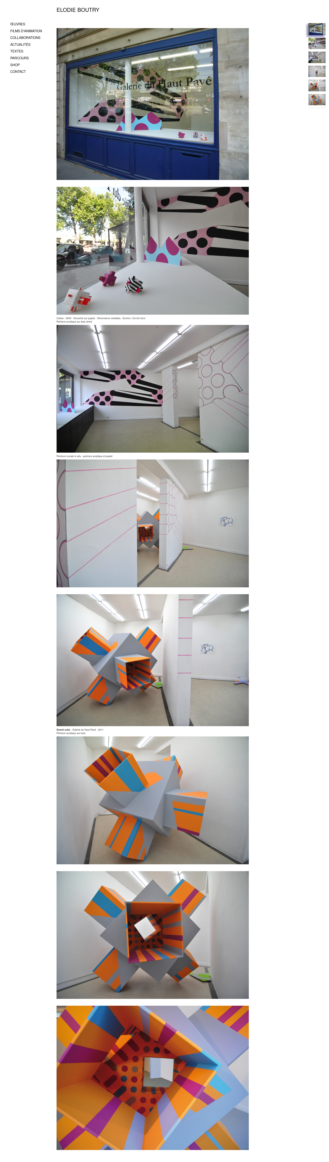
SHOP (15, 64)
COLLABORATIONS (25, 37)
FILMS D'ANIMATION (26, 30)
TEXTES (16, 51)
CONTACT (18, 71)
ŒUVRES (17, 23)
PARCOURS (19, 57)
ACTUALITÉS (20, 44)
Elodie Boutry (78, 9)
